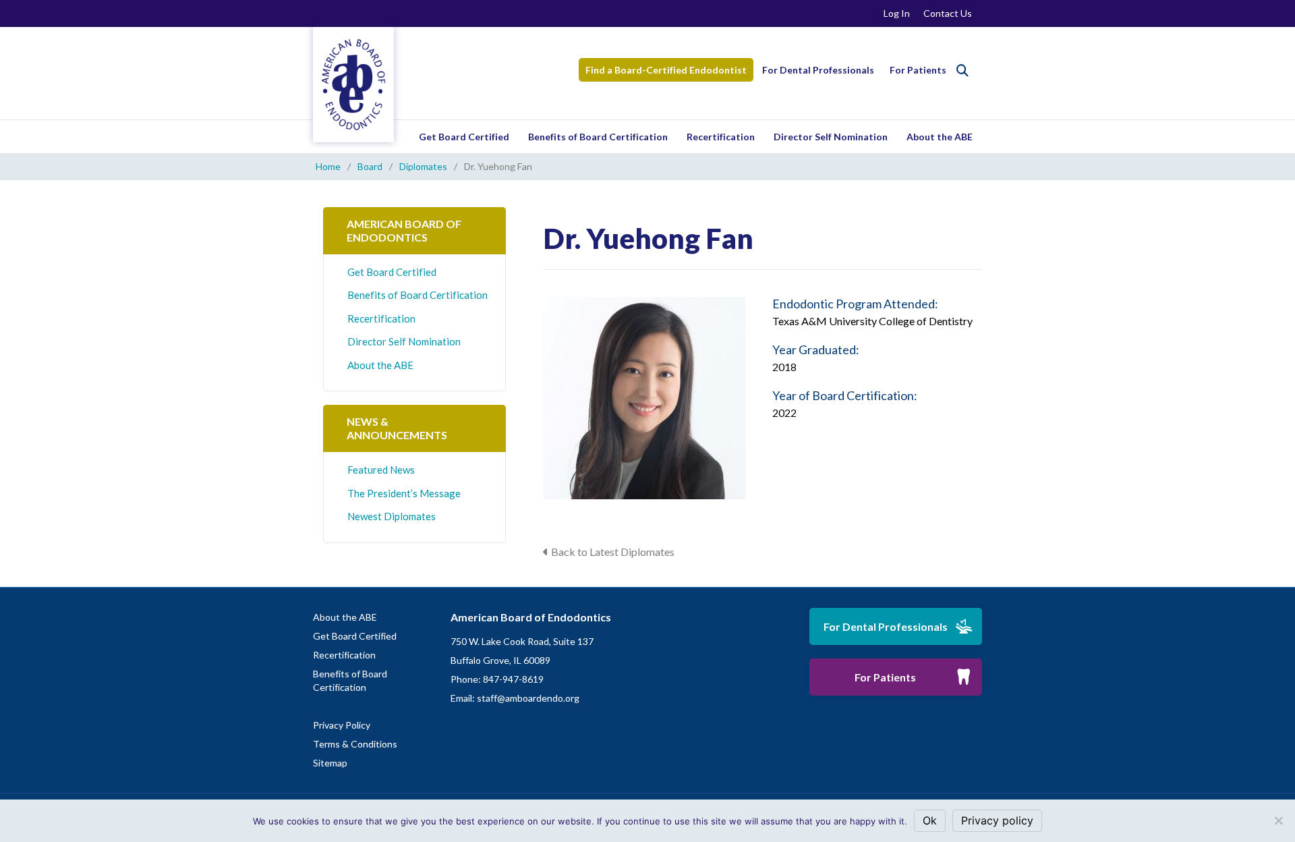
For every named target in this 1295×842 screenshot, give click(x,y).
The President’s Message (404, 493)
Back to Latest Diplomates (612, 551)
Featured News (381, 470)
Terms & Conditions (355, 744)
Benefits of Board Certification (598, 136)
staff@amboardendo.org (528, 698)
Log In (897, 13)
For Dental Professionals (818, 70)
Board (369, 166)
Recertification (721, 136)
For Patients (918, 70)
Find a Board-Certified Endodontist (666, 70)
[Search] (962, 70)
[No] (1278, 820)
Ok (930, 820)
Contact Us (947, 13)
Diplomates (423, 166)
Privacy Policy (341, 725)
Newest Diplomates (391, 516)
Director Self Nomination (831, 136)
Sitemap (330, 762)
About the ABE (939, 136)
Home (328, 166)
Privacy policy (997, 820)
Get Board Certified (464, 136)
